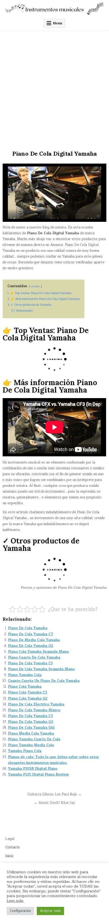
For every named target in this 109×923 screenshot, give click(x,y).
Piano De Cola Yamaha (27, 628)
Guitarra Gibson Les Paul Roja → (54, 794)
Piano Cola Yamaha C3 (27, 692)
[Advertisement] (54, 87)
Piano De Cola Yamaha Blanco (34, 710)
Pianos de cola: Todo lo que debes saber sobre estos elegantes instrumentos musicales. (53, 760)
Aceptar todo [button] (50, 911)
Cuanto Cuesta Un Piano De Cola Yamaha (44, 681)
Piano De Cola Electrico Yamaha (36, 704)
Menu (57, 23)
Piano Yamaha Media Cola (31, 745)
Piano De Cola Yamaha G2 (30, 646)
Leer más (15, 900)
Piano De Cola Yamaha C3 (30, 716)
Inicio (9, 856)
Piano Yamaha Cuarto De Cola (34, 739)
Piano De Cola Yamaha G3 (30, 722)
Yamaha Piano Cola (25, 751)
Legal (9, 839)
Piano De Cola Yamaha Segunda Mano (41, 669)
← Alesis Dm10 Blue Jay (54, 803)
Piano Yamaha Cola (25, 675)
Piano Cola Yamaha (25, 687)
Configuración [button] (20, 911)
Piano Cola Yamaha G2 (27, 698)
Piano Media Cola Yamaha (31, 733)
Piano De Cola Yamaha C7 (30, 634)
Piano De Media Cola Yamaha (34, 640)
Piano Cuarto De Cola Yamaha (34, 657)
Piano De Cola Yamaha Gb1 (31, 728)
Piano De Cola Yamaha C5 (30, 663)
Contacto (12, 847)
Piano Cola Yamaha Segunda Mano (38, 652)
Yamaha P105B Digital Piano (32, 769)
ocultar (35, 286)
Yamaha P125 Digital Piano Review (38, 774)
